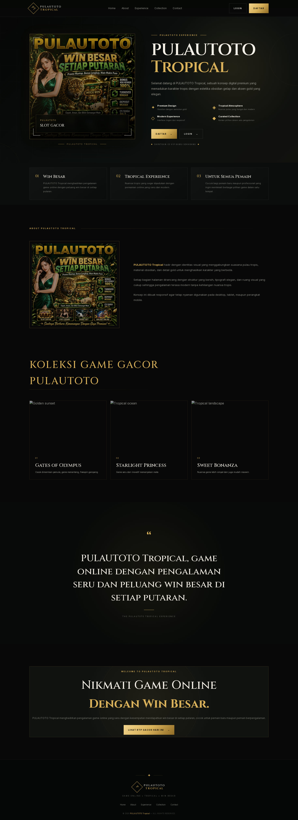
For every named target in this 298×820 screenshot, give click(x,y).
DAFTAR (258, 8)
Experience (141, 8)
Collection (160, 8)
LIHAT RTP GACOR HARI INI (149, 730)
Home (112, 8)
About (125, 8)
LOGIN (238, 8)
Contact (177, 8)
